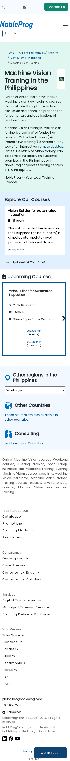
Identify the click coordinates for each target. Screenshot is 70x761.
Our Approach (15, 558)
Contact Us (56, 7)
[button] (62, 318)
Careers (9, 670)
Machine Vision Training (24, 62)
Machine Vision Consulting (24, 443)
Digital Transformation (23, 600)
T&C (6, 684)
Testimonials (13, 663)
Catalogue (11, 516)
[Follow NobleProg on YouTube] (17, 738)
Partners (10, 649)
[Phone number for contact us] (3, 7)
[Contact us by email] (24, 7)
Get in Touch (50, 753)
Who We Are (13, 635)
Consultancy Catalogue (23, 579)
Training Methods (18, 530)
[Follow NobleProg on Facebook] (11, 738)
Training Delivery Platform (26, 614)
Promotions (12, 523)
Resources (11, 537)
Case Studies (13, 565)
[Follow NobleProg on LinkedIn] (4, 738)
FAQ (6, 677)
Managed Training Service (25, 607)
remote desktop (50, 146)
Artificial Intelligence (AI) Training (38, 52)
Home (10, 52)
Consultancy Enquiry (20, 572)
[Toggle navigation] (65, 25)
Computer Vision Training (25, 57)
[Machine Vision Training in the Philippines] (20, 24)
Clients (8, 656)
